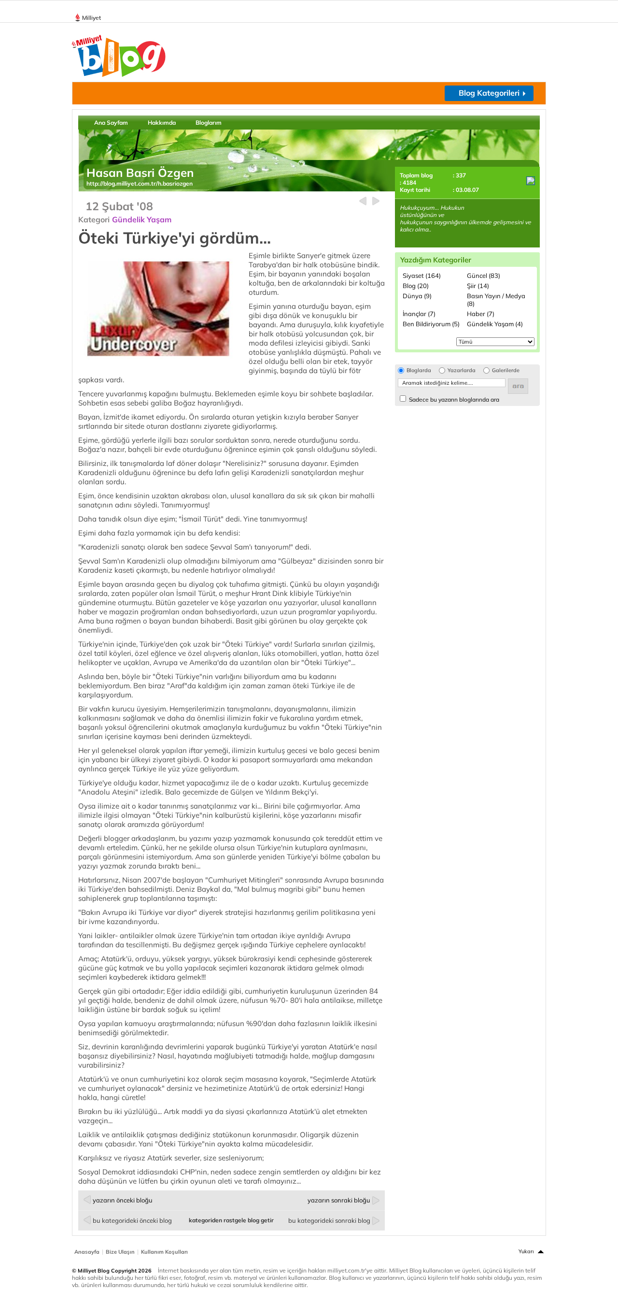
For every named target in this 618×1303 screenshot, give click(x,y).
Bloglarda (419, 370)
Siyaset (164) (422, 275)
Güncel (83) (483, 275)
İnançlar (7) (419, 314)
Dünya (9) (417, 296)
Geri (363, 201)
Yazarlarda (462, 370)
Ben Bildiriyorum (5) (431, 324)
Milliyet (91, 17)
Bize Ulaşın (120, 1251)
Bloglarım (209, 122)
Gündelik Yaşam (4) (495, 324)
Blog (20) (416, 286)
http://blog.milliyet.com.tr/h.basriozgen (139, 183)
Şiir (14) (478, 286)
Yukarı (526, 1251)
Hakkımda (162, 122)
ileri (376, 201)
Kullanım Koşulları (164, 1251)
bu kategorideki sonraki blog (329, 1220)
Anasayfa (86, 1251)
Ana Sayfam (111, 122)
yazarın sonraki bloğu (339, 1200)
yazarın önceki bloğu (123, 1200)
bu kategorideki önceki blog (132, 1220)
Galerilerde (506, 370)
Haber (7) (480, 314)
